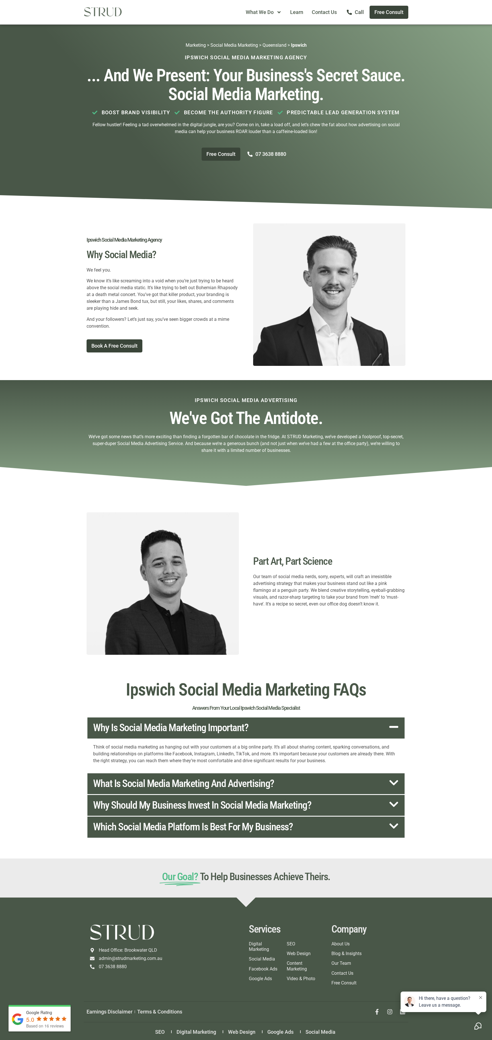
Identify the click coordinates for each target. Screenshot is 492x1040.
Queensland (274, 45)
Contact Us (324, 12)
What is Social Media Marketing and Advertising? (183, 784)
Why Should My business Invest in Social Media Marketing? (202, 805)
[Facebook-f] (377, 1012)
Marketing (196, 45)
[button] (246, 727)
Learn (296, 12)
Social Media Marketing (234, 45)
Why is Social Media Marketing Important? (170, 728)
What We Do (260, 12)
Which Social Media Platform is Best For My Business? (193, 827)
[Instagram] (390, 1012)
